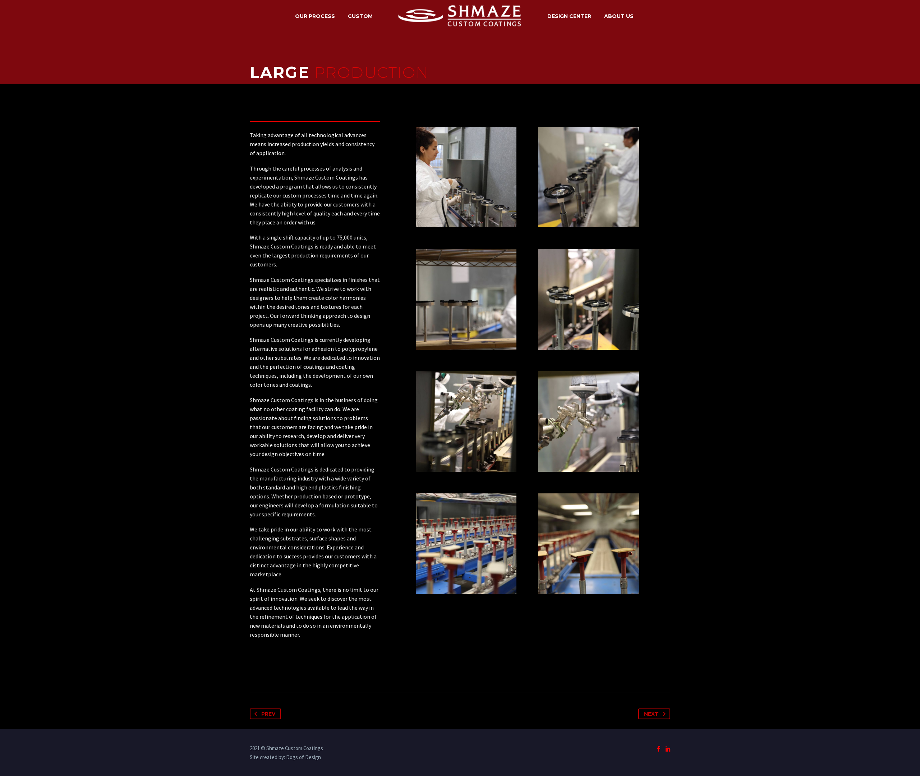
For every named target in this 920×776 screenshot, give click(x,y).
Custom (360, 16)
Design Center (569, 16)
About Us (619, 16)
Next (651, 714)
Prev (268, 714)
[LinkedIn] (668, 749)
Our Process (315, 16)
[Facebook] (659, 749)
